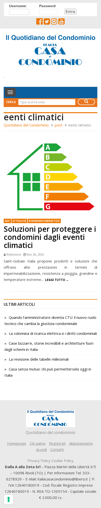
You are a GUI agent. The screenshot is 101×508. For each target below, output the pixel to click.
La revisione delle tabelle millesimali (39, 359)
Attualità (19, 221)
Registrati (57, 443)
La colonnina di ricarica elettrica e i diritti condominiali (53, 333)
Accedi (41, 449)
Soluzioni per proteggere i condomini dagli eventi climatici (50, 237)
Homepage (16, 443)
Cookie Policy (62, 460)
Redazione (14, 254)
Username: (18, 6)
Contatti (57, 449)
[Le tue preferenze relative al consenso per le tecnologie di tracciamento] (8, 499)
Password (47, 6)
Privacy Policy (38, 460)
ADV (7, 221)
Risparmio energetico (44, 221)
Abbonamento (81, 443)
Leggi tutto (55, 280)
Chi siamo (38, 443)
